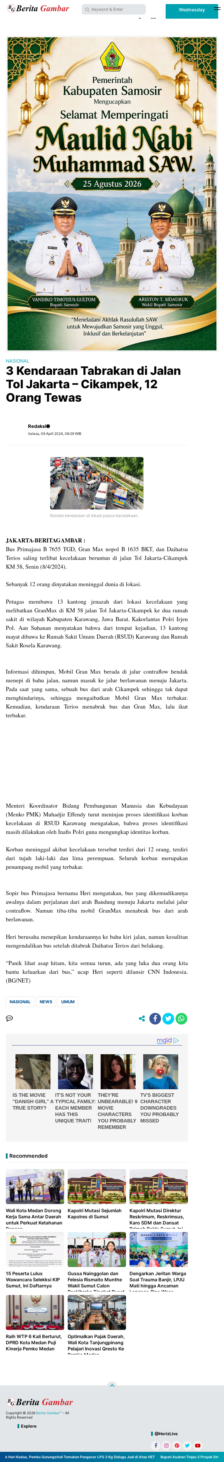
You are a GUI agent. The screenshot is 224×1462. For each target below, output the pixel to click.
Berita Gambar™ (49, 1413)
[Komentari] (9, 1019)
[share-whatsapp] (181, 1019)
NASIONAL (17, 361)
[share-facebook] (155, 1019)
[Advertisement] (97, 760)
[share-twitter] (168, 1019)
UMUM (68, 1001)
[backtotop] (112, 1386)
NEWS (46, 1001)
